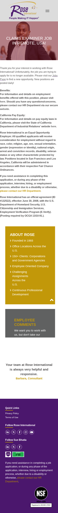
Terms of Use (11, 417)
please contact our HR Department (20, 191)
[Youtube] (31, 432)
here (2, 101)
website (4, 109)
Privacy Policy (12, 413)
